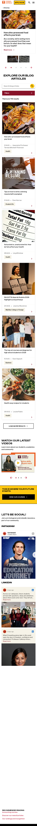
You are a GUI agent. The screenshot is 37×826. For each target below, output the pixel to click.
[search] (29, 2)
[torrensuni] (4, 533)
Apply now (19, 2)
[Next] (25, 477)
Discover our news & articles (12, 815)
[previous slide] (6, 67)
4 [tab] (25, 67)
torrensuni (11, 533)
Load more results (17, 426)
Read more (8, 50)
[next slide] (31, 67)
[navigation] (33, 2)
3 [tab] (21, 67)
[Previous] (12, 477)
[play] (18, 463)
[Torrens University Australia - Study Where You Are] (7, 2)
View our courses (17, 497)
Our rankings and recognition (13, 819)
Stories (6, 8)
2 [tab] (16, 67)
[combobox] (18, 86)
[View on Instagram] (33, 533)
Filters (7, 93)
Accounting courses (9, 812)
